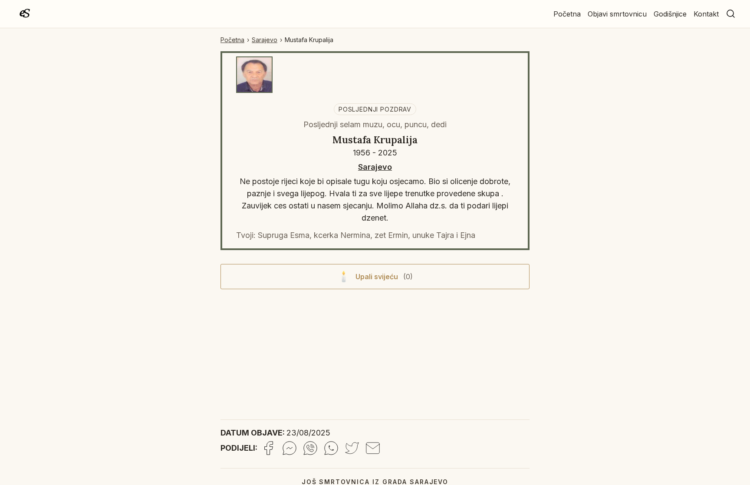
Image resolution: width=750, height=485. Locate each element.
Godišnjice (670, 14)
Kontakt (706, 14)
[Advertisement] (375, 357)
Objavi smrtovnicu (617, 14)
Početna (567, 14)
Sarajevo (264, 39)
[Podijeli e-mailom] (372, 448)
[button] (731, 14)
